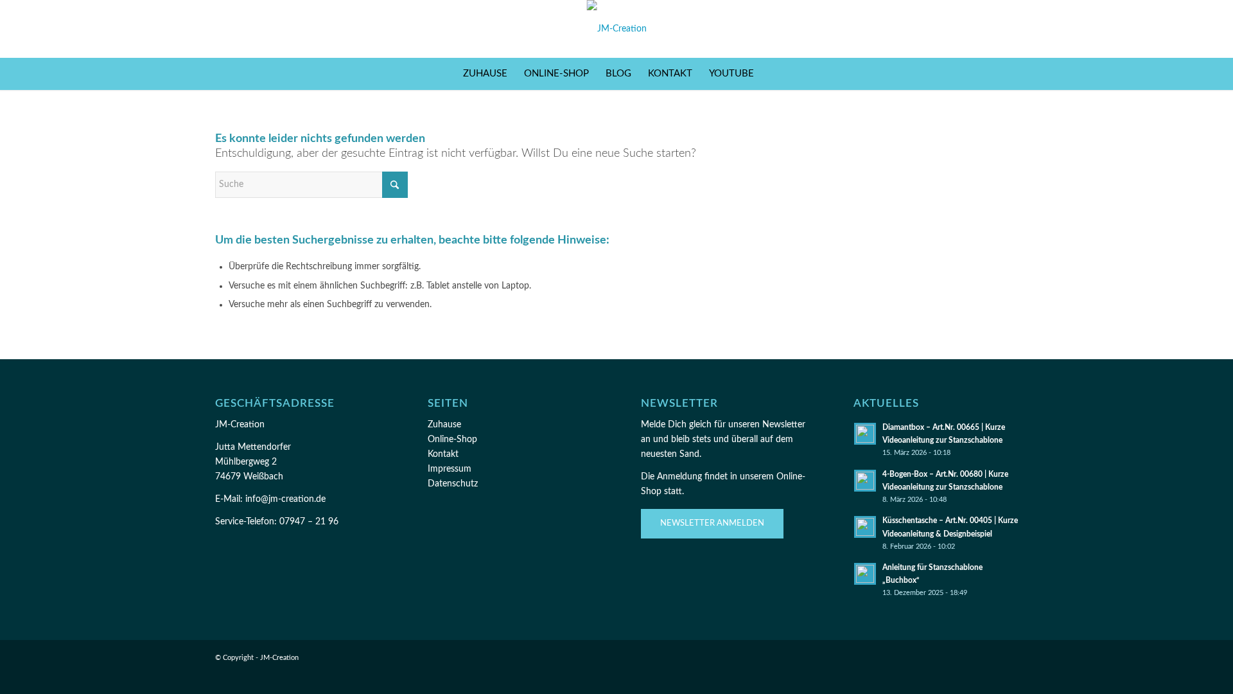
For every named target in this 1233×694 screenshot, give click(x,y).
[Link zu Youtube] (1008, 29)
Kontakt (443, 454)
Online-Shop (452, 439)
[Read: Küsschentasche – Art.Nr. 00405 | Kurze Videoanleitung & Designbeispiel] (865, 526)
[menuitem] (485, 74)
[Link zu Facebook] (950, 29)
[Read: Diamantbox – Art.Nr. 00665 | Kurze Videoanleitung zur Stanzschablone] (865, 433)
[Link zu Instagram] (969, 29)
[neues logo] (617, 29)
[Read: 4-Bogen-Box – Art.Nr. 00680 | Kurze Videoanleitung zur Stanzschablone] (865, 480)
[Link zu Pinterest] (989, 29)
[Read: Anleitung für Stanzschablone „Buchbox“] (865, 573)
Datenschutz (453, 483)
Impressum (449, 469)
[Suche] (770, 74)
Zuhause (444, 424)
